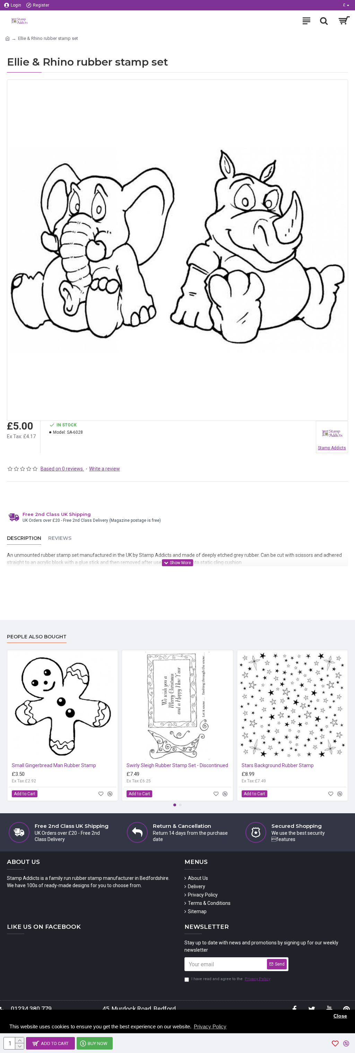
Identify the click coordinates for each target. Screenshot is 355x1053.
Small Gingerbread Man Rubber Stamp (54, 765)
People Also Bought (37, 637)
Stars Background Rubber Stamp (278, 765)
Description (24, 538)
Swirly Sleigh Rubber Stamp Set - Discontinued (177, 765)
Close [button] (340, 1016)
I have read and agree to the (230, 979)
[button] (174, 805)
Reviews (59, 538)
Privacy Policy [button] (210, 1026)
